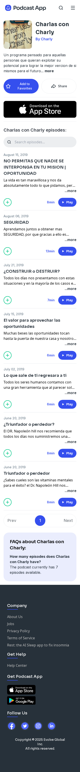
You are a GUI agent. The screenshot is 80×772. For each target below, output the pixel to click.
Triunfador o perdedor (27, 473)
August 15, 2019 (16, 155)
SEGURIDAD (16, 222)
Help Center (17, 665)
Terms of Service (21, 638)
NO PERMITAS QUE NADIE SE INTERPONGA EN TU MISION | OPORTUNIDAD (35, 167)
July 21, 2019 (14, 265)
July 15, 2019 (13, 314)
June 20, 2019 (15, 418)
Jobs (10, 623)
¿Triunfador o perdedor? (29, 424)
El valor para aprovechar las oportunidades (32, 323)
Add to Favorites (25, 86)
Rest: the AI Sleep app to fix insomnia (38, 645)
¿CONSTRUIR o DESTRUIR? (32, 271)
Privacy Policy (18, 630)
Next (68, 520)
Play (69, 202)
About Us (15, 616)
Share (62, 86)
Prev (12, 520)
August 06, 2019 (16, 216)
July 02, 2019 (14, 369)
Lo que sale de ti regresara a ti (35, 375)
